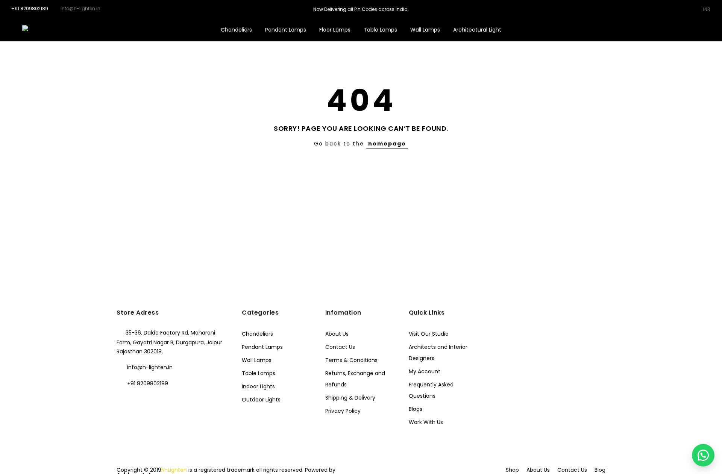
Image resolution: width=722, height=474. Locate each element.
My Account (424, 371)
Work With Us (426, 422)
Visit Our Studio (429, 334)
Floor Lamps (334, 29)
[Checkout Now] (710, 30)
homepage (387, 143)
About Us (337, 334)
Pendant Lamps (285, 29)
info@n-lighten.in (150, 367)
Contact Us (340, 347)
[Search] (664, 30)
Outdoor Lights (261, 399)
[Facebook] (123, 399)
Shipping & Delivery (350, 397)
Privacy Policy (343, 411)
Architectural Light (477, 29)
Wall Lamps (425, 29)
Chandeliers (236, 29)
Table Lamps (380, 29)
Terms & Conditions (351, 360)
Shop (512, 470)
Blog (600, 470)
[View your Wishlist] (687, 30)
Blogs (415, 409)
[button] (703, 455)
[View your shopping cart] (698, 30)
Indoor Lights (258, 386)
